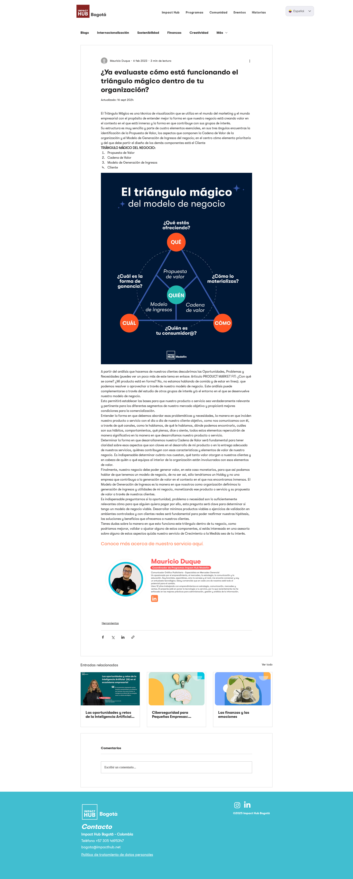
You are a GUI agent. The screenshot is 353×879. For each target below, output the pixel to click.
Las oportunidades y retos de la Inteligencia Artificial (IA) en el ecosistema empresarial (108, 714)
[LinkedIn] (247, 805)
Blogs (84, 33)
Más (220, 33)
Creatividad (199, 33)
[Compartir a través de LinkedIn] (123, 637)
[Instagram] (237, 805)
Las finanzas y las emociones (233, 714)
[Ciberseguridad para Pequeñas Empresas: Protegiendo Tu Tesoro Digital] (176, 688)
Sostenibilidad (148, 33)
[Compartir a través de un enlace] (133, 637)
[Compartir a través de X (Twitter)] (113, 637)
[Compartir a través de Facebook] (103, 637)
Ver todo (267, 664)
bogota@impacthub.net (101, 847)
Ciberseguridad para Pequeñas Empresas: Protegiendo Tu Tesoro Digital (171, 714)
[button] (171, 12)
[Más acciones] (249, 60)
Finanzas (174, 33)
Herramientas (110, 623)
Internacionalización (113, 33)
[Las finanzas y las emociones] (242, 688)
